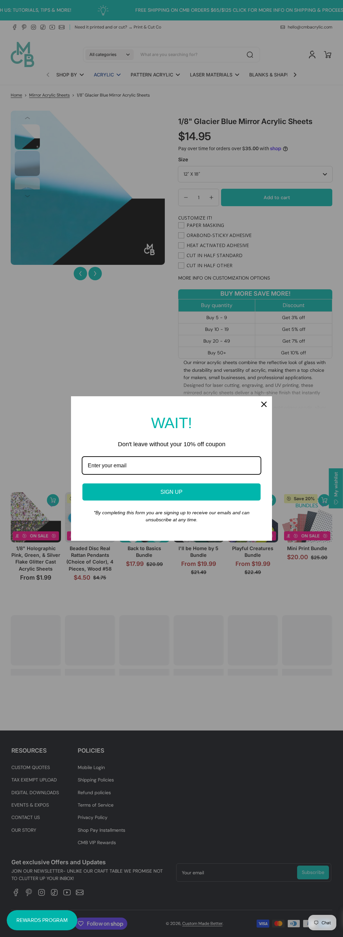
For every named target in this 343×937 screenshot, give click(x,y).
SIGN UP (171, 492)
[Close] (264, 404)
